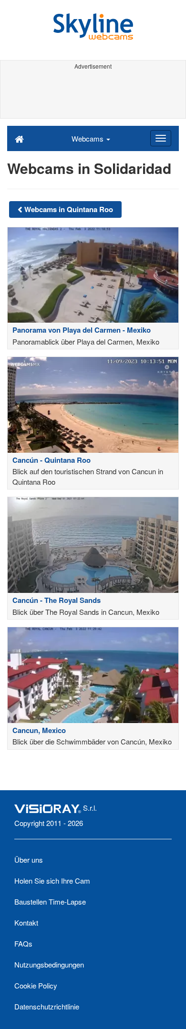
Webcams (88, 138)
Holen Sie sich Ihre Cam (52, 881)
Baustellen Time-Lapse (50, 902)
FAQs (23, 943)
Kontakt (26, 922)
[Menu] (160, 138)
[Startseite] (19, 138)
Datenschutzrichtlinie (46, 1006)
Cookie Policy (35, 985)
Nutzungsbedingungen (49, 964)
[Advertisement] (93, 94)
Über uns (28, 860)
